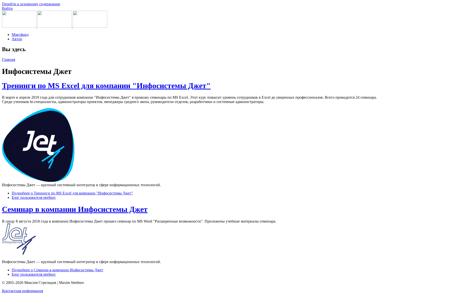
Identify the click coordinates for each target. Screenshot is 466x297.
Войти (7, 8)
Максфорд (20, 34)
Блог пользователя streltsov (34, 197)
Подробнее (72, 193)
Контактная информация (22, 291)
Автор (17, 39)
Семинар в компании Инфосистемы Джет (75, 209)
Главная (8, 59)
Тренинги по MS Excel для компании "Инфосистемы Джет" (106, 85)
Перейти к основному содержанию (31, 4)
